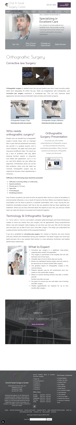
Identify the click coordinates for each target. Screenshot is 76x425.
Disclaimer (46, 412)
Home (8, 11)
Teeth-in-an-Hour (62, 380)
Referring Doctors (26, 412)
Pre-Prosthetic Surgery (64, 390)
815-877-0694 (51, 5)
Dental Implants (62, 378)
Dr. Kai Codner (21, 395)
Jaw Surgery (61, 384)
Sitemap (53, 412)
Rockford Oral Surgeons (11, 395)
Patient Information (16, 410)
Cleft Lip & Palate (63, 396)
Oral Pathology (62, 392)
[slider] (22, 118)
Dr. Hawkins (21, 220)
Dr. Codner (10, 220)
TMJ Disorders (62, 394)
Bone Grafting (61, 386)
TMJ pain (22, 186)
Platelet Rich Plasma (63, 398)
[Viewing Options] (3, 422)
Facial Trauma (61, 388)
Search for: (26, 419)
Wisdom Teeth (62, 382)
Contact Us (37, 412)
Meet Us (68, 410)
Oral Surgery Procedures (56, 410)
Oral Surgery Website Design (34, 415)
